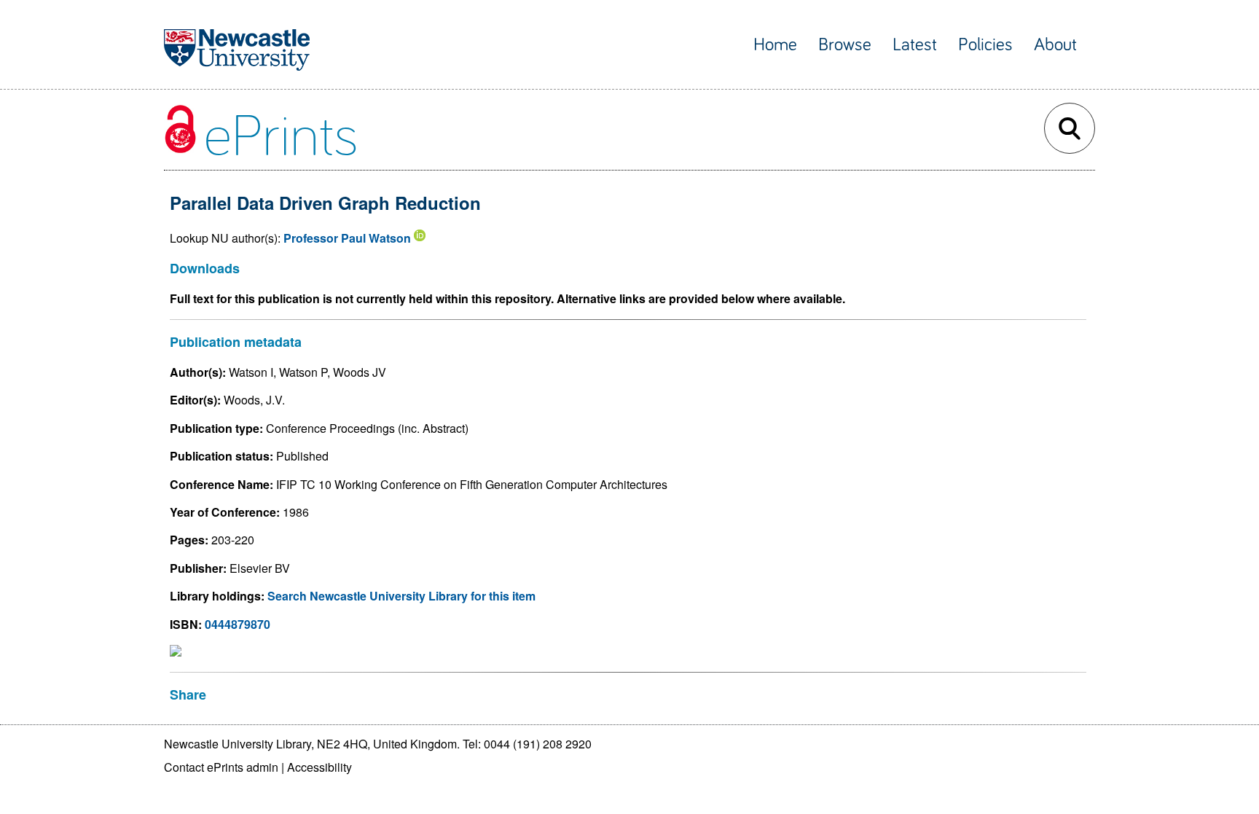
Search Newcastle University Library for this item (401, 595)
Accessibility (319, 767)
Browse (844, 45)
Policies (985, 45)
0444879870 (237, 624)
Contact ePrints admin (221, 767)
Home (775, 45)
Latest (915, 45)
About (1055, 45)
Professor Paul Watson (347, 238)
